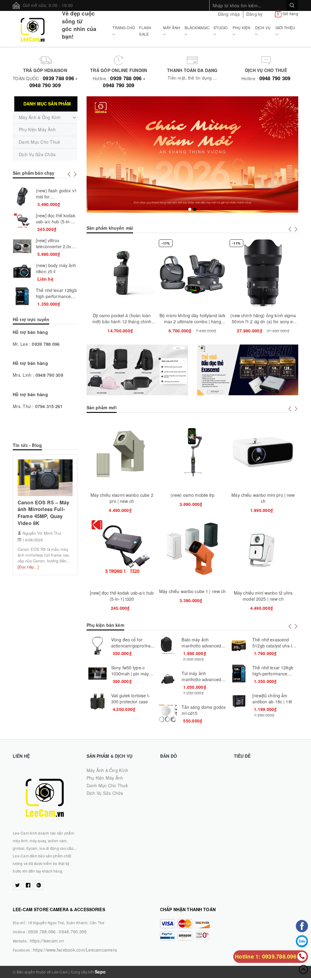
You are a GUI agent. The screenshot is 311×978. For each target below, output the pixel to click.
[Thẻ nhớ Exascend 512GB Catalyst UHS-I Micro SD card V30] (239, 646)
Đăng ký (254, 14)
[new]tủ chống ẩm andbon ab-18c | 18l (272, 698)
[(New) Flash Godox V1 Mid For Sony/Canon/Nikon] (22, 196)
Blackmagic (197, 27)
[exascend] (248, 370)
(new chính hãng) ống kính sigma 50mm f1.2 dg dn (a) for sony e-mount (263, 321)
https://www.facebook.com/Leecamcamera (75, 950)
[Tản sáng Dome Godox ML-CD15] (168, 713)
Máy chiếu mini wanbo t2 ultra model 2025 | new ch (263, 596)
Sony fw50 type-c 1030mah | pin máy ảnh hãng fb (130, 673)
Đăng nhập (229, 14)
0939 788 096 (46, 344)
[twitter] (17, 885)
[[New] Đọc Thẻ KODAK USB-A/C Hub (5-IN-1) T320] (22, 221)
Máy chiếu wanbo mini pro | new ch (263, 498)
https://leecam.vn (47, 941)
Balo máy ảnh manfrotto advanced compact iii (201, 646)
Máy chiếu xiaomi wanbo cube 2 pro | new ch (122, 498)
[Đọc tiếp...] (28, 567)
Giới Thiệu (285, 27)
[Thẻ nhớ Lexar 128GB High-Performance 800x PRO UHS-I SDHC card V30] (239, 673)
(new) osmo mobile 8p (192, 495)
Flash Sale (145, 30)
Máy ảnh (171, 27)
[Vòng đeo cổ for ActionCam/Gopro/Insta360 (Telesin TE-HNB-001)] (97, 646)
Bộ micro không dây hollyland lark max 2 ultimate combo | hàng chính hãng (192, 321)
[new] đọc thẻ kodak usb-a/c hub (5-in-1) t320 (122, 596)
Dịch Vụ (263, 27)
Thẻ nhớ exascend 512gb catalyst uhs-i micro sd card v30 (272, 646)
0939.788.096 (42, 931)
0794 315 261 (49, 406)
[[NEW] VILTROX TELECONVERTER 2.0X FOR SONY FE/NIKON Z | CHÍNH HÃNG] (22, 246)
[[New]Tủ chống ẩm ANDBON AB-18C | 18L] (239, 701)
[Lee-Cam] (33, 28)
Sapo (100, 972)
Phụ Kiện (242, 27)
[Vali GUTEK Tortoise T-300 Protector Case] (97, 701)
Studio (221, 27)
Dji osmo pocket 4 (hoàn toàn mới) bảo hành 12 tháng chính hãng (122, 321)
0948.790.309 (73, 931)
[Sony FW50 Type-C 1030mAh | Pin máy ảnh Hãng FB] (97, 673)
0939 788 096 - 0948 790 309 (53, 82)
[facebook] (27, 885)
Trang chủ (123, 27)
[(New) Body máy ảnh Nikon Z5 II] (22, 271)
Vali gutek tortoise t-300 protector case (130, 698)
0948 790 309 (275, 78)
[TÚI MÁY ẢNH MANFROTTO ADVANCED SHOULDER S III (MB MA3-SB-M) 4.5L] (168, 679)
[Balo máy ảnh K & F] (137, 370)
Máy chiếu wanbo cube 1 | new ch (192, 591)
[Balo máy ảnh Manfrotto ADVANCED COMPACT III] (168, 646)
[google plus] (38, 885)
